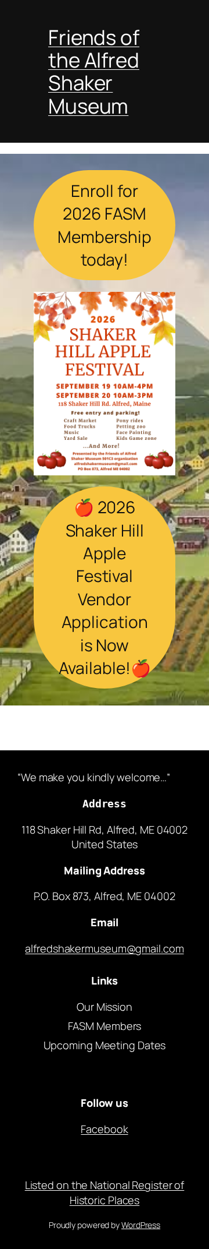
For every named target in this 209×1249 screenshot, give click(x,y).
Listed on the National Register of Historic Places (105, 1192)
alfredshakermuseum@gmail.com (104, 948)
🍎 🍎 (105, 587)
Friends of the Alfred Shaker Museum (93, 71)
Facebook (104, 1129)
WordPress (140, 1224)
